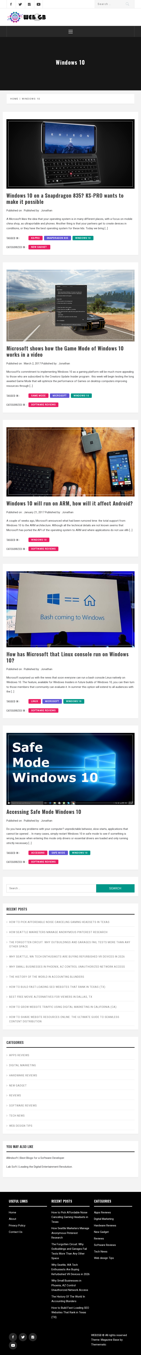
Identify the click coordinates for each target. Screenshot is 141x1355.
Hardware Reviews (23, 1075)
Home (12, 1212)
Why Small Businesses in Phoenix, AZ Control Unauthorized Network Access (67, 966)
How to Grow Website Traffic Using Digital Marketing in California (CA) (63, 1006)
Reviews (15, 1095)
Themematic (98, 1344)
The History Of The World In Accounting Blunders (46, 976)
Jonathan (46, 210)
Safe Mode (58, 853)
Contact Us (15, 1232)
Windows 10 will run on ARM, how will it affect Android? (69, 503)
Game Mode (38, 395)
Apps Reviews (19, 1055)
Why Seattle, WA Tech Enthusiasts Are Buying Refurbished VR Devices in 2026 (67, 956)
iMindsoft (12, 1158)
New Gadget (39, 247)
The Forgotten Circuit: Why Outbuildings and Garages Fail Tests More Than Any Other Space (69, 944)
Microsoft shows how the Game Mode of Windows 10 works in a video (65, 351)
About (12, 1219)
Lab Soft (11, 1166)
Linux (34, 701)
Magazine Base (110, 1339)
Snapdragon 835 (57, 238)
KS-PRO (35, 238)
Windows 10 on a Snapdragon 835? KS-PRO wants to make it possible (65, 198)
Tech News (17, 1115)
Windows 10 (83, 238)
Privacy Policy (17, 1225)
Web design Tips (20, 1125)
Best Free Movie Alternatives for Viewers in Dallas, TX (50, 996)
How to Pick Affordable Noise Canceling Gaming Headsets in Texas (59, 922)
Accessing (38, 853)
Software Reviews (43, 404)
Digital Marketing (22, 1065)
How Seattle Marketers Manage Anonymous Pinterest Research (58, 932)
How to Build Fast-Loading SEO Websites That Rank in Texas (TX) (57, 986)
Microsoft (60, 395)
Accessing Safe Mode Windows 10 (43, 811)
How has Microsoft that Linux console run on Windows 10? (67, 657)
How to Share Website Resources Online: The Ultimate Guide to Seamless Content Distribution (64, 1019)
